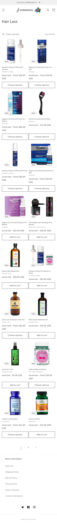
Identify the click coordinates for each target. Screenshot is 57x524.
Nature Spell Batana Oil (10, 271)
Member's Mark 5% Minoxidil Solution (12, 68)
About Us (9, 466)
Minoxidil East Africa (30, 519)
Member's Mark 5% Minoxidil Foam (14, 171)
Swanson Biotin (34, 419)
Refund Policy (11, 478)
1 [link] (21, 447)
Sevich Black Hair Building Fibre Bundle (40, 223)
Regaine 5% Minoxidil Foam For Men (40, 68)
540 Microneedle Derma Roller (40, 119)
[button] (3, 10)
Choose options (15, 85)
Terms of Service (12, 490)
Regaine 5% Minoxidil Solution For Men (41, 172)
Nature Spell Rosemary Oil (38, 320)
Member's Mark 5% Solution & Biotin (39, 272)
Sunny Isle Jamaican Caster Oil (13, 320)
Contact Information (14, 496)
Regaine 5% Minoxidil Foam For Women (13, 120)
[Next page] (36, 447)
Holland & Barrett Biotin (37, 369)
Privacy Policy (11, 484)
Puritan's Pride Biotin (10, 419)
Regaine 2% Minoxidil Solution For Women (14, 223)
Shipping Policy (11, 472)
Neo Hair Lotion (7, 369)
